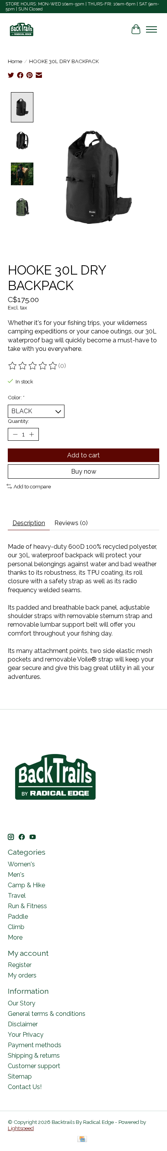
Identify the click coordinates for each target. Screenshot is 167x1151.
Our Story (21, 1003)
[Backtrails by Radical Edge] (21, 29)
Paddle (18, 916)
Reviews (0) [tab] (71, 523)
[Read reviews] (33, 366)
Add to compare (32, 486)
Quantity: (18, 421)
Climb (16, 927)
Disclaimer (23, 1024)
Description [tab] (28, 523)
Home (15, 61)
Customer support (34, 1066)
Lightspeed (21, 1128)
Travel (17, 895)
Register (19, 965)
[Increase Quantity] (31, 434)
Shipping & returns (34, 1055)
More (15, 937)
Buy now (83, 471)
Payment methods (34, 1045)
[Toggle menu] (151, 29)
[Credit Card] (82, 1139)
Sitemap (20, 1076)
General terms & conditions (46, 1013)
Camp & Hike (26, 885)
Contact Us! (25, 1087)
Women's (21, 864)
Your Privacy (25, 1034)
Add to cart (83, 455)
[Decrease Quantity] (15, 434)
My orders (22, 975)
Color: (16, 397)
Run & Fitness (27, 906)
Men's (16, 874)
